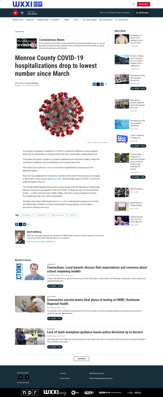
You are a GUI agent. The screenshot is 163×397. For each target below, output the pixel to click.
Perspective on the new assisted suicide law (137, 77)
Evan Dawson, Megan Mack (55, 275)
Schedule (30, 20)
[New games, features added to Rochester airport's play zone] (122, 104)
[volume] (22, 12)
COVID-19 (73, 215)
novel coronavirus (57, 215)
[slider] (25, 13)
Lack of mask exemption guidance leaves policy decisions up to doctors (95, 332)
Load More (81, 359)
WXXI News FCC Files (96, 373)
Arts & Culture (51, 296)
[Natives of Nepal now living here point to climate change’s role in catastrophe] (122, 59)
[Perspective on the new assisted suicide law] (122, 79)
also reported (49, 167)
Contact (63, 373)
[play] (15, 13)
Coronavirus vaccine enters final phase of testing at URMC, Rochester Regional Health (93, 302)
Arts (76, 20)
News (66, 20)
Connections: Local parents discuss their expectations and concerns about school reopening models (97, 269)
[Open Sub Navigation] (61, 20)
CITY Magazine (121, 20)
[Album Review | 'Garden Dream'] (122, 206)
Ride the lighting (136, 189)
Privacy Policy (65, 378)
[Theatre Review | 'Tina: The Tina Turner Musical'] (122, 220)
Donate (144, 4)
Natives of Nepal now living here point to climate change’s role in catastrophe (136, 61)
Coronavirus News (52, 40)
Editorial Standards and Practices (101, 378)
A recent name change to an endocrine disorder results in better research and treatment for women (137, 161)
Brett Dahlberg (32, 83)
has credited (62, 201)
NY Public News (90, 20)
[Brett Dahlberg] (20, 237)
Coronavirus (19, 31)
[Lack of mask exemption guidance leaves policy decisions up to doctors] (30, 336)
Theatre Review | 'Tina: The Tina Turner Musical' (136, 219)
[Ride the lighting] (122, 192)
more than (56, 179)
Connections (42, 20)
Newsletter (18, 20)
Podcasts (55, 20)
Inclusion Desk (106, 20)
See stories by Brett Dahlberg (41, 241)
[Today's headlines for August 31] (122, 139)
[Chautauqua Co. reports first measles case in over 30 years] (122, 39)
